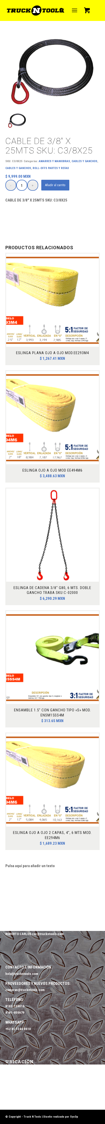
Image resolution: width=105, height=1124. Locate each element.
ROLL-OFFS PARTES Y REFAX (51, 168)
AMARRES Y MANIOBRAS (54, 161)
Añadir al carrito (55, 185)
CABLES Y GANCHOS (84, 161)
